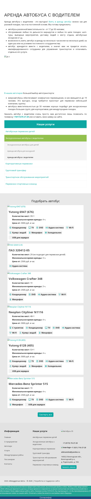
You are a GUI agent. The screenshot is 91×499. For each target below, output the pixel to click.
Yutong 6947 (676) (21, 212)
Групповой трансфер (16, 170)
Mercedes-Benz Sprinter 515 (28, 384)
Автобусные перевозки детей (20, 131)
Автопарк (8, 446)
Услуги (7, 450)
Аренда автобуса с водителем (20, 157)
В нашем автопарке (13, 93)
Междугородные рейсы (13, 455)
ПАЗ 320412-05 (19, 250)
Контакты (8, 464)
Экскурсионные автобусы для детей (23, 145)
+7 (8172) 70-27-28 (70, 443)
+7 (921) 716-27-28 (78, 447)
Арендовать (23, 205)
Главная (7, 437)
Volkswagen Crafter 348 (25, 279)
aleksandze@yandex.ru (70, 452)
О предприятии (10, 442)
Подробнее (68, 205)
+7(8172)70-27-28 (21, 117)
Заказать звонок (68, 467)
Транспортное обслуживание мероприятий (27, 177)
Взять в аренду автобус (60, 21)
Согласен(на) (45, 498)
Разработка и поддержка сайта (47, 481)
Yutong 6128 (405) (21, 345)
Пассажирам (9, 459)
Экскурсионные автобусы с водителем (24, 138)
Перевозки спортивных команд (21, 183)
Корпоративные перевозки (19, 163)
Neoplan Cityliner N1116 (26, 312)
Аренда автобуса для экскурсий (21, 151)
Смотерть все (45, 414)
